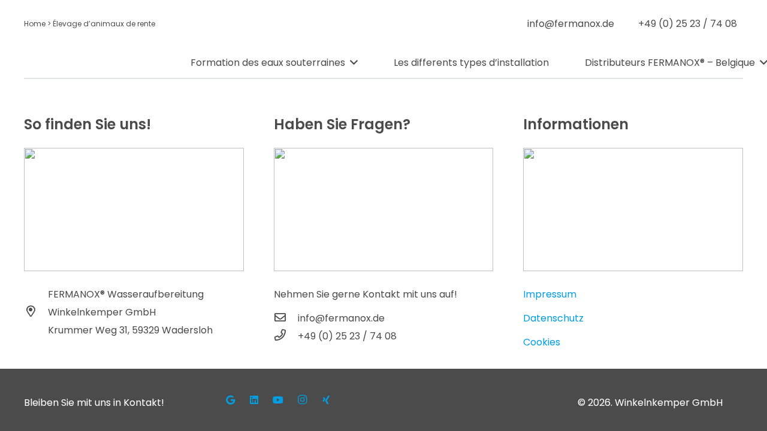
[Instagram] (302, 400)
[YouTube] (278, 400)
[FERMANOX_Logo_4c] (97, 63)
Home (35, 24)
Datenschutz (553, 318)
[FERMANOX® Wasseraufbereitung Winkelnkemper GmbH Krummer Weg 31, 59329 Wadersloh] (36, 312)
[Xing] (326, 400)
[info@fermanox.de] (286, 318)
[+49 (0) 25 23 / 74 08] (286, 336)
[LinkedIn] (254, 400)
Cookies (541, 342)
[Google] (230, 400)
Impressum (549, 294)
